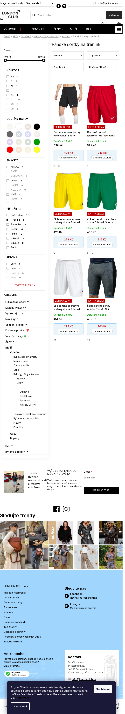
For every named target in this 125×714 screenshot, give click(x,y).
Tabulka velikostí (13, 641)
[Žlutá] (37, 149)
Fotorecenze (11, 607)
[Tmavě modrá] (18, 134)
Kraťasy (21, 387)
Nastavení (20, 706)
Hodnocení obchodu (15, 622)
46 (88, 339)
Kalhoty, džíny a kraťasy (26, 374)
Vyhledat (114, 15)
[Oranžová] (18, 149)
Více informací (12, 665)
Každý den (20, 215)
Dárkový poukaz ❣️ (17, 330)
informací (23, 697)
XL (14, 95)
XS (14, 76)
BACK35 (68, 157)
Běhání (17, 229)
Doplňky (14, 438)
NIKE (15, 194)
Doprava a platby (13, 602)
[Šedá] (10, 134)
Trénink (18, 219)
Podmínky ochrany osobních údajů (22, 636)
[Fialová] (10, 142)
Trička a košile (21, 365)
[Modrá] (28, 134)
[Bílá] (18, 126)
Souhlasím (103, 689)
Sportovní (25, 400)
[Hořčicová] (28, 149)
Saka (16, 369)
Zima (16, 277)
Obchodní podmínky (15, 631)
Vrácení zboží (34, 3)
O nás (7, 617)
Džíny (20, 382)
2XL (15, 99)
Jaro (16, 263)
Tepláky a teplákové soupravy (30, 414)
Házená (17, 238)
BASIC (16, 171)
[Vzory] (37, 134)
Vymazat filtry (23, 285)
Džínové (24, 391)
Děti (7, 446)
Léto (16, 268)
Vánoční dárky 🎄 (16, 336)
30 (15, 108)
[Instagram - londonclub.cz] (64, 6)
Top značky (10, 626)
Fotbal (16, 233)
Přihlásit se (101, 490)
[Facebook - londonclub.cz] (58, 6)
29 (15, 104)
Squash (17, 242)
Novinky (10, 319)
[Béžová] (10, 126)
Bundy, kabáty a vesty (25, 356)
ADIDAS (17, 166)
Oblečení (15, 352)
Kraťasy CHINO (28, 404)
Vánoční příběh (14, 324)
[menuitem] (14, 29)
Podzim (17, 273)
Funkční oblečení (15, 302)
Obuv (13, 433)
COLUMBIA (19, 175)
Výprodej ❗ (13, 313)
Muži (8, 347)
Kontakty (8, 612)
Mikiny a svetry (22, 361)
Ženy (8, 341)
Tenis (16, 247)
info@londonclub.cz (84, 679)
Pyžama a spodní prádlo (27, 418)
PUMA (16, 199)
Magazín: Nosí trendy (11, 3)
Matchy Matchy (14, 307)
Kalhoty (21, 378)
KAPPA (17, 185)
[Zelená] (37, 142)
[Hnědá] (28, 126)
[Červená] (10, 149)
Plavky (17, 422)
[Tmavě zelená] (28, 142)
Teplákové (26, 396)
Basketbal (18, 224)
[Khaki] (18, 142)
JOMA (16, 180)
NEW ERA (18, 189)
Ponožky (18, 427)
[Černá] (37, 126)
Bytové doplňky (15, 451)
